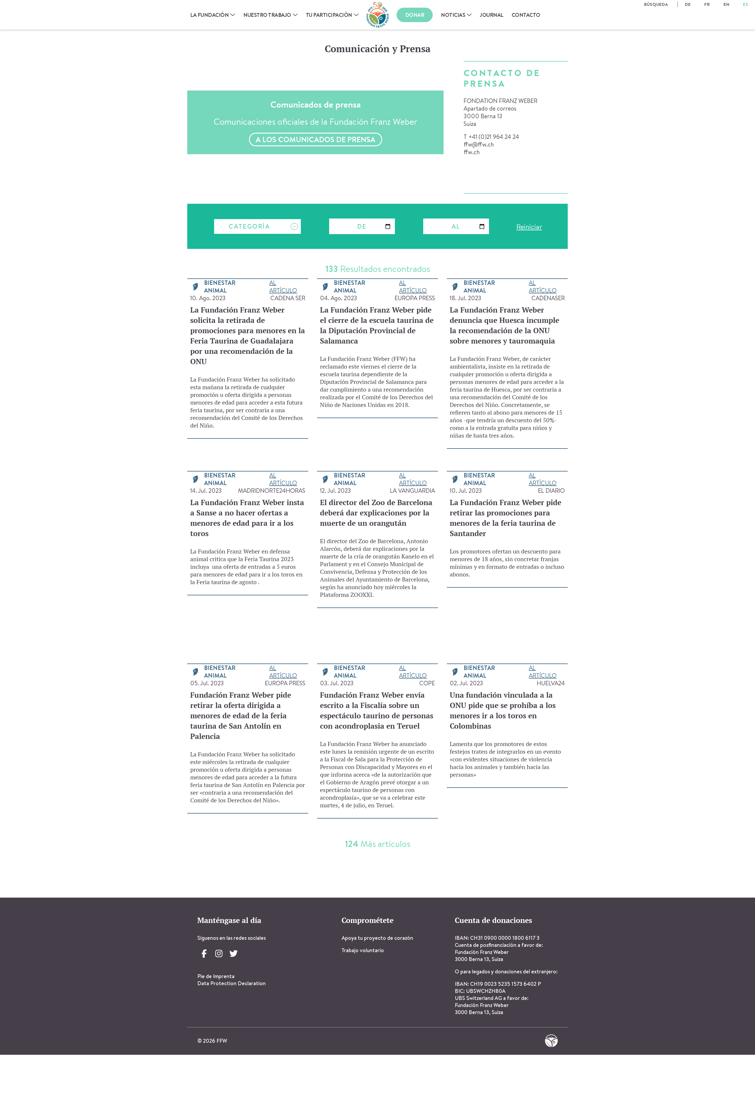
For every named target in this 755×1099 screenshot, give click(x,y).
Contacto (526, 15)
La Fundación (209, 15)
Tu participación (329, 15)
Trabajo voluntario (363, 950)
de (688, 4)
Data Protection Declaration (231, 983)
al (456, 226)
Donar (414, 15)
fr (707, 4)
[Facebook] (204, 953)
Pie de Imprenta (215, 976)
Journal (491, 15)
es (745, 4)
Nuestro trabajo (267, 15)
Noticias (453, 15)
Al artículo (283, 286)
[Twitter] (233, 953)
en (726, 4)
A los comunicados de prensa (315, 139)
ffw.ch (472, 152)
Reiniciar (529, 226)
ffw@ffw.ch (479, 144)
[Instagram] (219, 953)
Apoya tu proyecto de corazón (377, 938)
